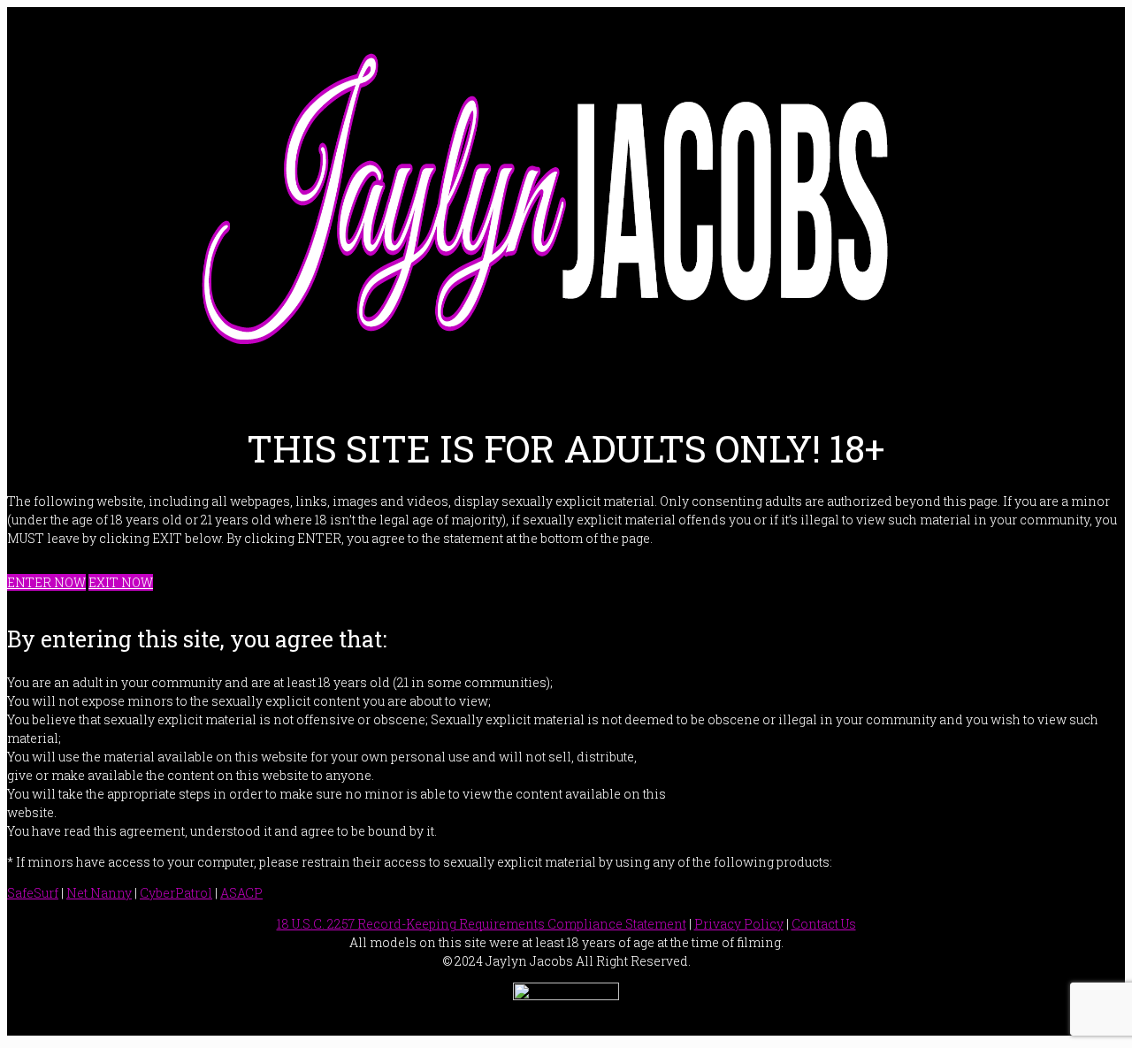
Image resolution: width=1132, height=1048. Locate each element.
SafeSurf (32, 892)
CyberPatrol (176, 892)
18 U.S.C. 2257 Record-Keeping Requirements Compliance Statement (481, 923)
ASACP (241, 892)
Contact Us (824, 923)
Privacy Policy (739, 923)
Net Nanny (99, 892)
